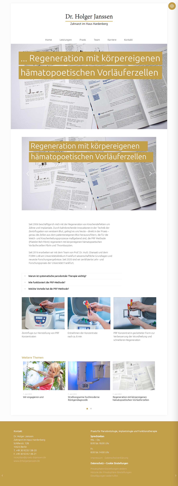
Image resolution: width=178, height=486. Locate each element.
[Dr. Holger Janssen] (89, 19)
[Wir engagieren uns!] (44, 375)
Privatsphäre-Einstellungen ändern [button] (109, 468)
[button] (72, 276)
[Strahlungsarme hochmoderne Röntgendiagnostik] (89, 375)
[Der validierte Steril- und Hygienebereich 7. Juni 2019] (2, 475)
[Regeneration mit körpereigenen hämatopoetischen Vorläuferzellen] (134, 375)
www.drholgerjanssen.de (27, 461)
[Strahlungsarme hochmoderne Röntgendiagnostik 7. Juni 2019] (175, 475)
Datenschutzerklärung (116, 457)
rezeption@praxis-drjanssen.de (30, 457)
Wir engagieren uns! (33, 397)
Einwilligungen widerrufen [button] (104, 475)
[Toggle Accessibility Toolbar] (172, 6)
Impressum (97, 457)
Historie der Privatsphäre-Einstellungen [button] (111, 472)
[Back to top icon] (165, 480)
